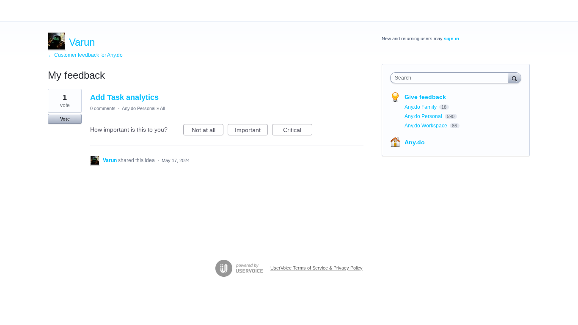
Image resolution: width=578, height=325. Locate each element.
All (162, 108)
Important (251, 131)
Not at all (207, 131)
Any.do (415, 142)
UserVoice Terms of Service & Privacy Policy (316, 267)
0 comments (103, 108)
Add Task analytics (124, 97)
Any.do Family (421, 107)
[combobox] (451, 78)
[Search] (514, 77)
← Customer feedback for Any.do (85, 55)
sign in (451, 38)
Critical (297, 131)
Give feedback (425, 97)
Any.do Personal (138, 108)
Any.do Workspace (427, 126)
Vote (65, 118)
